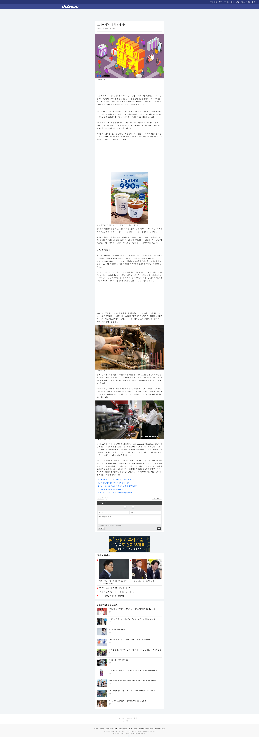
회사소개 (96, 729)
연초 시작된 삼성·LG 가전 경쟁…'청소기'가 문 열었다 (116, 480)
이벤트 (248, 2)
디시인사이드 (213, 2)
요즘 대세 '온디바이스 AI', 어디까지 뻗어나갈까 (114, 483)
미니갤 (232, 2)
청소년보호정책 (133, 729)
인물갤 (237, 2)
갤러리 (220, 2)
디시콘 (253, 2)
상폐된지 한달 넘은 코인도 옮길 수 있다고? (112, 489)
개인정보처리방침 (122, 729)
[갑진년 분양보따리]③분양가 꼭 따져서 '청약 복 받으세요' (117, 486)
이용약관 (114, 729)
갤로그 (243, 2)
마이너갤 (226, 2)
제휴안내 (102, 729)
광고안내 (108, 729)
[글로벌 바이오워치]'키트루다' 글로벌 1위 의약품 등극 (116, 493)
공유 (106, 498)
